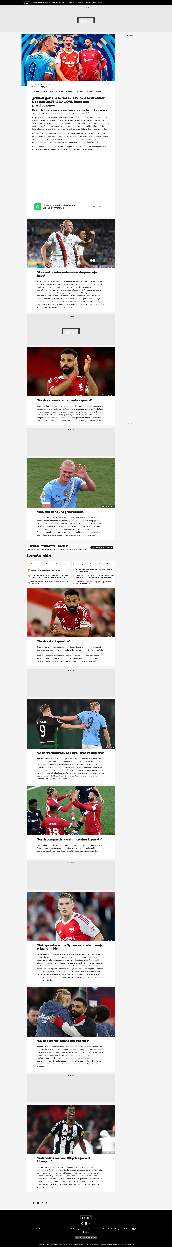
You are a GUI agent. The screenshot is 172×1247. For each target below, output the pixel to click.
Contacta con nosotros (44, 1229)
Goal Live (127, 1229)
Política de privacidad (78, 1229)
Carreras (91, 1229)
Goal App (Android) (102, 1229)
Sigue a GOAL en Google (103, 547)
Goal (48, 1244)
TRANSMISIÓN (91, 2)
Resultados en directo (42, 2)
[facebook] (82, 1224)
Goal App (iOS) (116, 1229)
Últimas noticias (58, 2)
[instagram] (86, 1224)
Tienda (99, 2)
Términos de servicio (61, 1229)
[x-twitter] (89, 1224)
